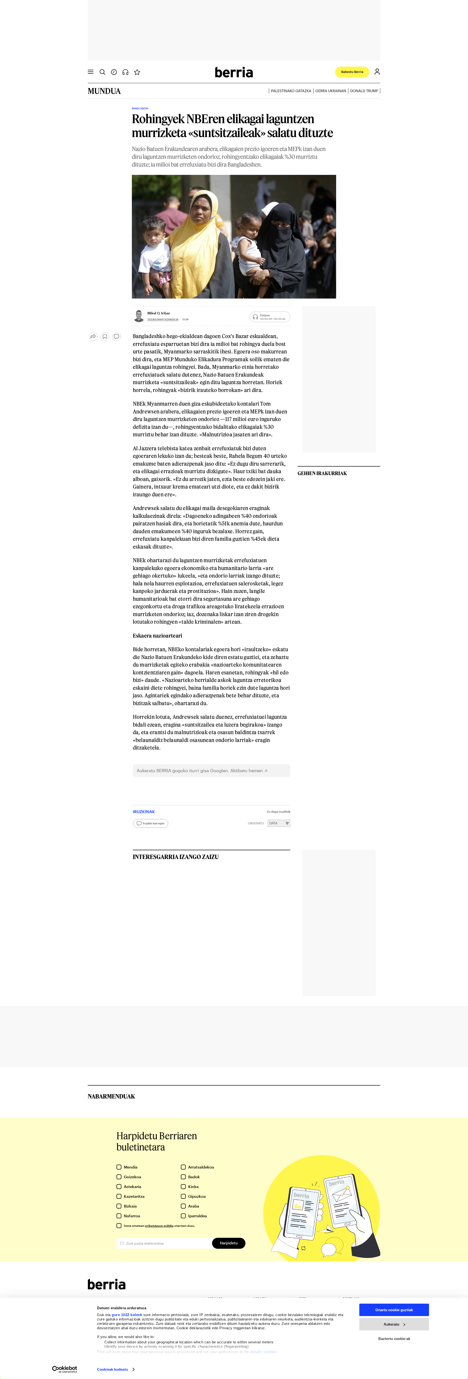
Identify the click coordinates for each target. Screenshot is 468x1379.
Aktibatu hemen (246, 770)
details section (263, 1352)
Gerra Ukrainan (330, 91)
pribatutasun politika (159, 1225)
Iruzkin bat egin (153, 823)
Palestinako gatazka (291, 91)
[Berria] (107, 1288)
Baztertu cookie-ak (394, 1339)
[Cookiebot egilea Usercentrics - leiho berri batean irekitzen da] (64, 1369)
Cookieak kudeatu (112, 1369)
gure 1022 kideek (127, 1315)
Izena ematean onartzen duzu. (159, 1225)
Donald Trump (364, 91)
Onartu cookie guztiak (394, 1310)
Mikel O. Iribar (158, 313)
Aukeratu (391, 1324)
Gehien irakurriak (322, 473)
